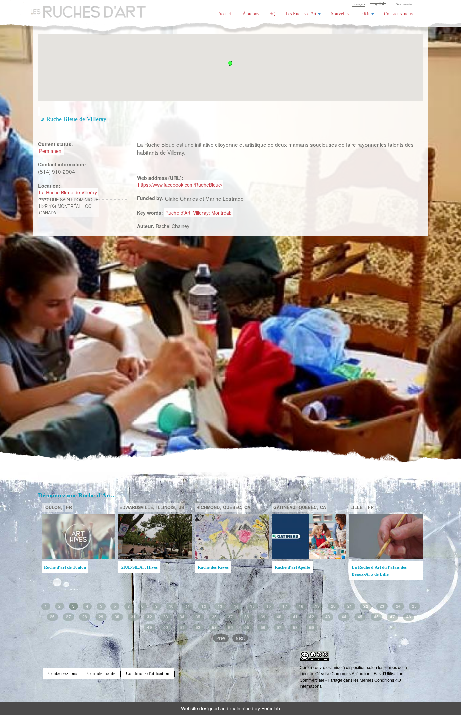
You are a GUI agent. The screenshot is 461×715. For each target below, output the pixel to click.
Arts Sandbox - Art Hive (374, 577)
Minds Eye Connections (297, 567)
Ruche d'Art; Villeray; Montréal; (198, 212)
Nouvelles (340, 13)
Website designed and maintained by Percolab (230, 708)
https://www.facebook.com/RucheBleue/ (180, 184)
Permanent (51, 150)
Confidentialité (101, 673)
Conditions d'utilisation (147, 673)
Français (358, 4)
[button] (230, 64)
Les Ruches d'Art (83, 8)
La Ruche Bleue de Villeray (68, 192)
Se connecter (404, 4)
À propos (251, 13)
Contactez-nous (398, 13)
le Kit (365, 13)
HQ (272, 13)
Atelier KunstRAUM (217, 567)
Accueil (225, 13)
